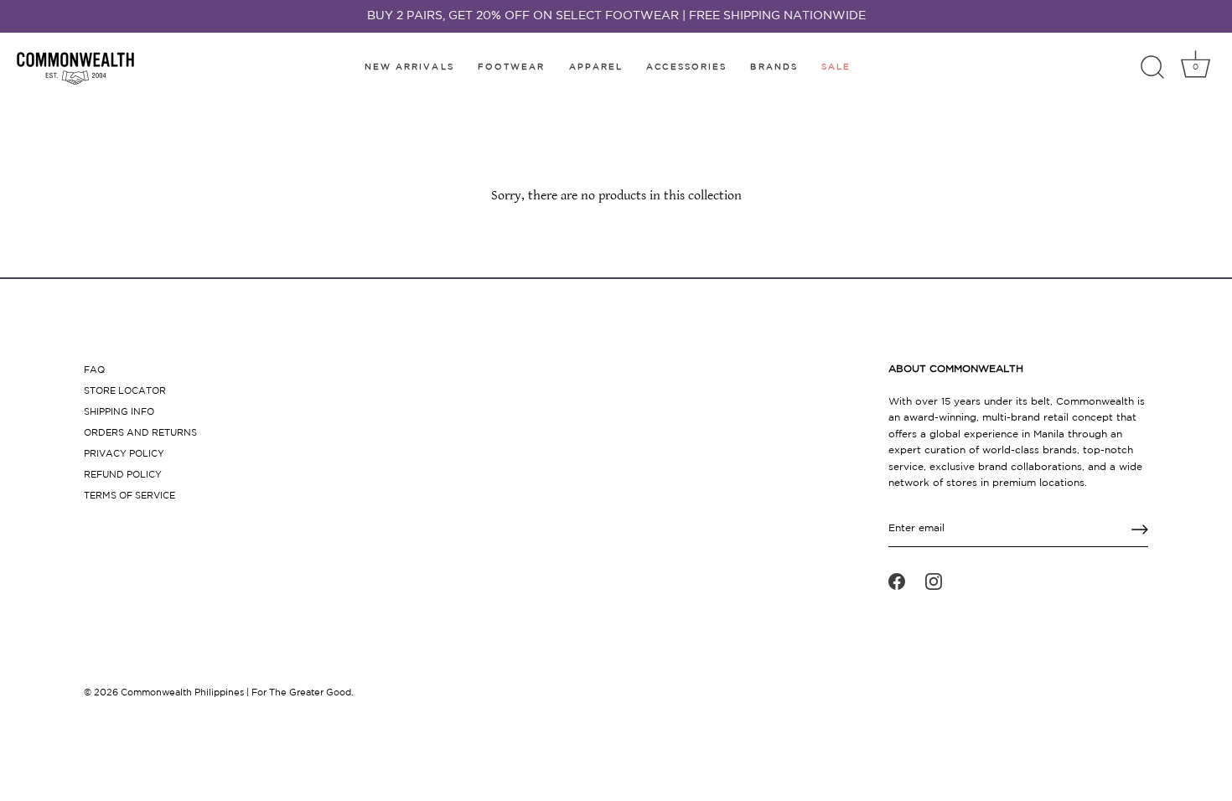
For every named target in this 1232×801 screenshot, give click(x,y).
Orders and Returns (140, 433)
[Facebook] (896, 581)
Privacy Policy (124, 454)
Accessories (686, 67)
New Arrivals (409, 67)
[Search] (1152, 67)
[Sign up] (1139, 529)
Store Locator (125, 391)
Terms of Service (129, 496)
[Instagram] (933, 581)
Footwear (512, 67)
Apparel (596, 67)
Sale (836, 67)
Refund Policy (123, 475)
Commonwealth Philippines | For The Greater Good (236, 693)
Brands (774, 67)
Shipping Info (119, 412)
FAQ (94, 370)
